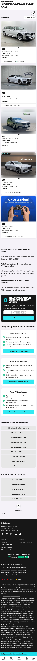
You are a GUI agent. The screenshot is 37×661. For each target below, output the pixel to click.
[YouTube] (16, 535)
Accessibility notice (6, 574)
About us (3, 539)
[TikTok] (20, 535)
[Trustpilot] (18, 557)
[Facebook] (2, 535)
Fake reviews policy (6, 572)
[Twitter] (7, 535)
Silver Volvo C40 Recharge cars (18, 428)
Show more (18, 466)
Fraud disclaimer (5, 570)
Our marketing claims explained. (11, 596)
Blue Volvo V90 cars (18, 484)
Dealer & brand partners (26, 542)
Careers (22, 539)
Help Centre (5, 523)
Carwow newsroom (6, 547)
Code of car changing (18, 574)
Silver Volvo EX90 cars (18, 452)
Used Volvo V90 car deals (18, 381)
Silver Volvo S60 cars (18, 456)
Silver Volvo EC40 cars (18, 433)
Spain (19, 579)
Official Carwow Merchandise (9, 549)
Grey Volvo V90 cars (18, 489)
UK (4, 579)
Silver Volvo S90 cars (18, 461)
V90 (4, 513)
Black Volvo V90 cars (18, 480)
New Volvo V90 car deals (19, 351)
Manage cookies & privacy (19, 567)
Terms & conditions (6, 567)
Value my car (18, 318)
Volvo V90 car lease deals (18, 412)
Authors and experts (6, 544)
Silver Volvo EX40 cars (18, 442)
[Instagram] (11, 535)
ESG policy (14, 570)
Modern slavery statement (20, 572)
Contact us (4, 542)
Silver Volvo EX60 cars (18, 447)
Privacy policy (22, 570)
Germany (11, 579)
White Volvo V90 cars (18, 499)
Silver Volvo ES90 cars (18, 437)
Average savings (5, 598)
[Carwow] (7, 1)
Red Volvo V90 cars (18, 494)
